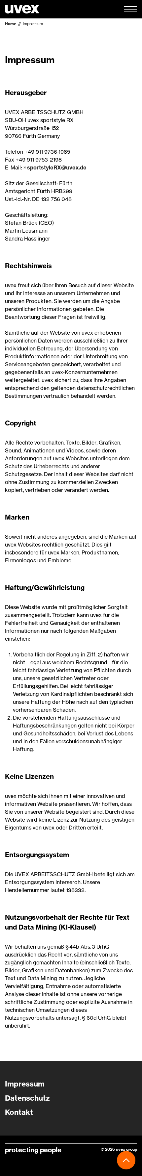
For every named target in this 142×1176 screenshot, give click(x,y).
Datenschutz (27, 1098)
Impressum (33, 23)
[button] (130, 9)
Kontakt (19, 1112)
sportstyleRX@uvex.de (57, 167)
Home (10, 23)
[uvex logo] (22, 9)
